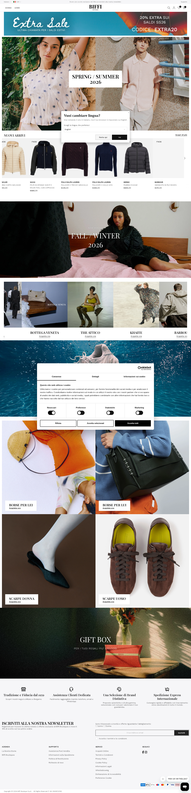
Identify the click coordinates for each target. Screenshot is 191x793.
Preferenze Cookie (104, 778)
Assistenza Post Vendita (59, 751)
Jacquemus (45, 182)
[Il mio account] (174, 7)
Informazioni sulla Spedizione (61, 755)
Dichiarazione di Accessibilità (108, 774)
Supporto (184, 2)
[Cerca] (168, 7)
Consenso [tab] (56, 376)
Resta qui (103, 137)
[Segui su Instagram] (145, 752)
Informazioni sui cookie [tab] (134, 376)
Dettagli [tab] (95, 376)
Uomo (100, 726)
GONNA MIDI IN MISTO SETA (82, 185)
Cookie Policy (101, 763)
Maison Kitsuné (172, 182)
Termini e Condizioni (104, 755)
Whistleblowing (102, 770)
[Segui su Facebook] (143, 752)
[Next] (184, 158)
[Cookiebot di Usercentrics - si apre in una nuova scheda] (139, 368)
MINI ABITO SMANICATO (18, 185)
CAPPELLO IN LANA (172, 185)
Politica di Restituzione (59, 759)
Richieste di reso (56, 763)
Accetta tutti (132, 423)
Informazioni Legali (104, 766)
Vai (119, 137)
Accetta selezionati (95, 423)
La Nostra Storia (9, 751)
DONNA (8, 8)
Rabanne (75, 182)
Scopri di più (181, 135)
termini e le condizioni (117, 738)
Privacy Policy (101, 759)
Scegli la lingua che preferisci (77, 125)
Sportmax (14, 182)
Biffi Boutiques (8, 755)
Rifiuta (58, 423)
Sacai (105, 182)
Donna (108, 726)
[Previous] (6, 158)
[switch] (81, 413)
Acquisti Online (102, 751)
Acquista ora (19, 336)
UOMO (17, 8)
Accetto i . (113, 738)
